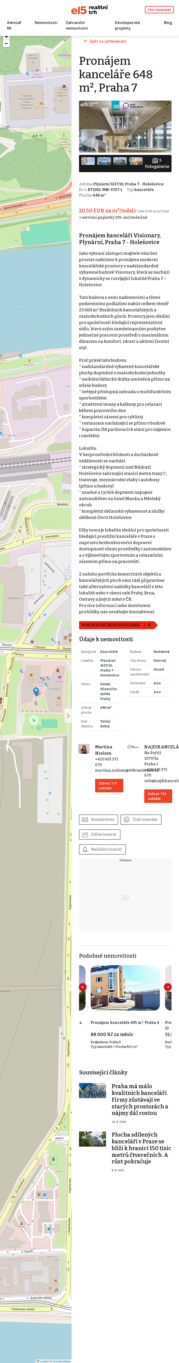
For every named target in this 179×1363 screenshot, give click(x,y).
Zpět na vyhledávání (108, 41)
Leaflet (43, 1361)
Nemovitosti (46, 22)
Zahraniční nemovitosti (77, 25)
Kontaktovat (102, 819)
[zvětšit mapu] (68, 716)
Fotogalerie (157, 163)
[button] (36, 692)
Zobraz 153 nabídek (157, 796)
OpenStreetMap (61, 1361)
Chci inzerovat (159, 9)
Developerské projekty (127, 25)
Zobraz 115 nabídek (108, 785)
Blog (168, 22)
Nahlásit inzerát (106, 849)
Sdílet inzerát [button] (104, 834)
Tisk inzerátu (145, 819)
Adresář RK (14, 25)
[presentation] (82, 987)
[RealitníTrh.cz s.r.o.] (89, 9)
